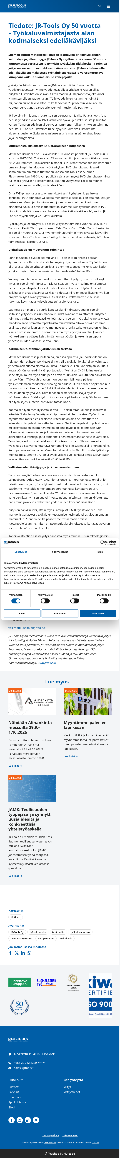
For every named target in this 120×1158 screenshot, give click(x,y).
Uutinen (15, 917)
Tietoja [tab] (99, 551)
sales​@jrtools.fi (24, 1068)
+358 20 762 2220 (25, 1063)
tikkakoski (66, 938)
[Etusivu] (17, 6)
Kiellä (22, 613)
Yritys (67, 1087)
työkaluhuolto (38, 932)
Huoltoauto (15, 1097)
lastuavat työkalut (21, 938)
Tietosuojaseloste (50, 1135)
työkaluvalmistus (80, 932)
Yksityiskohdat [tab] (60, 551)
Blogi (11, 1107)
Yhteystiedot (72, 1092)
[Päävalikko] (108, 6)
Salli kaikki (98, 613)
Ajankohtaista (17, 1102)
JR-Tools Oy (17, 932)
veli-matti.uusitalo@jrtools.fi (27, 628)
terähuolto (58, 932)
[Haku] (100, 6)
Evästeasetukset (70, 1135)
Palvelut (13, 1092)
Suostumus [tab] (21, 551)
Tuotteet (13, 1087)
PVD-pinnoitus (46, 938)
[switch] (45, 600)
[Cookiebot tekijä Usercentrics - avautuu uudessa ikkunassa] (102, 543)
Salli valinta (60, 613)
